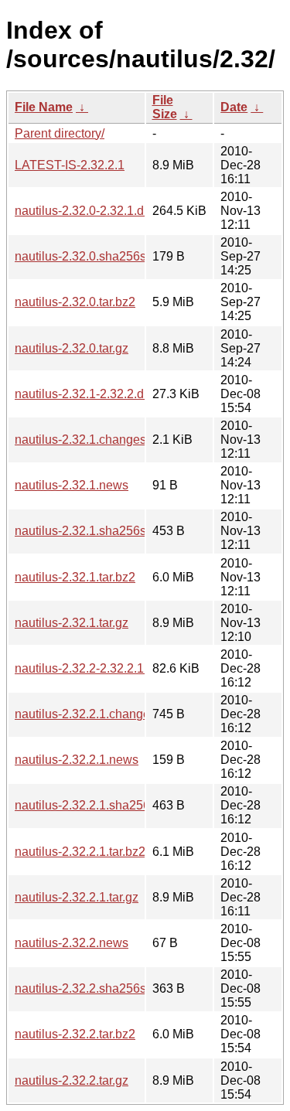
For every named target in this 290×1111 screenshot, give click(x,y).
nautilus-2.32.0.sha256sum (89, 256)
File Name (44, 107)
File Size (164, 107)
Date (233, 107)
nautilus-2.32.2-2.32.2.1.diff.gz (97, 668)
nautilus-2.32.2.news (71, 942)
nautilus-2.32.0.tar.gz (71, 348)
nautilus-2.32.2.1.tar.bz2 (80, 851)
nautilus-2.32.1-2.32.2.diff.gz (92, 393)
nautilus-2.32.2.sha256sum (89, 988)
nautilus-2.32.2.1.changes (85, 714)
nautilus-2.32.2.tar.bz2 (75, 1034)
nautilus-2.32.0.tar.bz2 (75, 301)
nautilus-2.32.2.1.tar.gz (76, 897)
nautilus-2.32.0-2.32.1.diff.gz (92, 210)
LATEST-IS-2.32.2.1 (70, 165)
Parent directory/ (59, 133)
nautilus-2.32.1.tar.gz (71, 622)
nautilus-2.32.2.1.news (76, 759)
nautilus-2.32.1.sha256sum (89, 530)
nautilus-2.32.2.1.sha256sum (94, 805)
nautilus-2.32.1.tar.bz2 (75, 577)
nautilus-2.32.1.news (71, 485)
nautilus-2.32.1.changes (80, 439)
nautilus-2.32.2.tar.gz (71, 1080)
